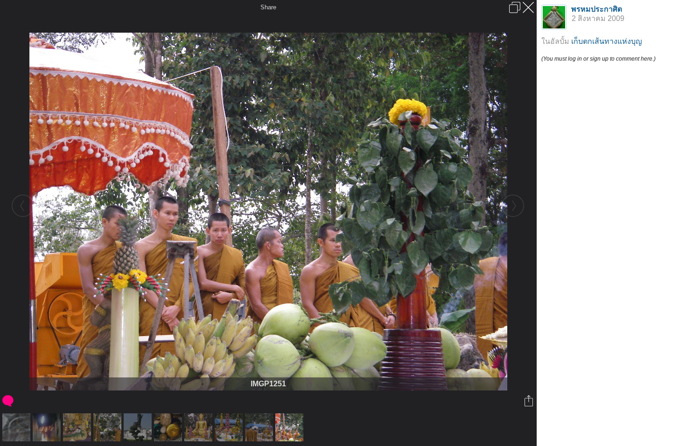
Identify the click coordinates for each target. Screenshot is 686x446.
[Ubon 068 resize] (48, 427)
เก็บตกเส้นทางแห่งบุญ (606, 41)
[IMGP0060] (139, 427)
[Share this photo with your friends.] (529, 401)
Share (268, 7)
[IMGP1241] (230, 427)
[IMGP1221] (169, 427)
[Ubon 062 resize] (17, 427)
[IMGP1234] (199, 427)
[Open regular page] (514, 7)
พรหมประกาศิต (596, 9)
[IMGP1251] (290, 427)
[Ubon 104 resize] (78, 427)
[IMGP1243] (260, 427)
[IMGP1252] (108, 427)
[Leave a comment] (8, 401)
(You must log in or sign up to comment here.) (598, 59)
